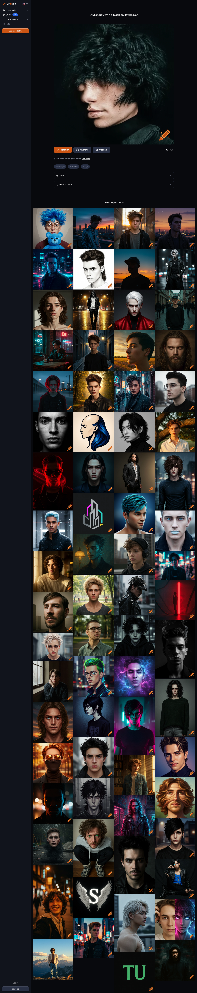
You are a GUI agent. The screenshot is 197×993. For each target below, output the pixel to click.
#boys (85, 166)
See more (86, 159)
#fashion (73, 166)
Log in (15, 983)
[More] (162, 149)
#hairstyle (60, 166)
